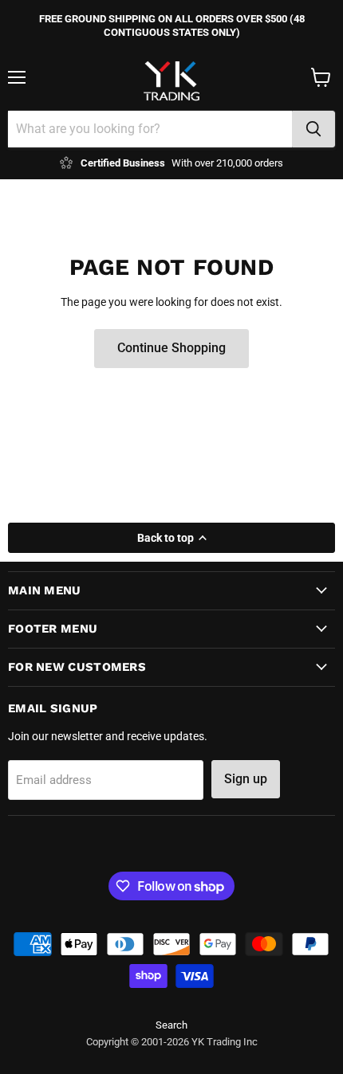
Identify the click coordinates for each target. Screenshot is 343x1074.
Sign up (245, 778)
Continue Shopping (171, 347)
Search (171, 1025)
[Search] (313, 129)
